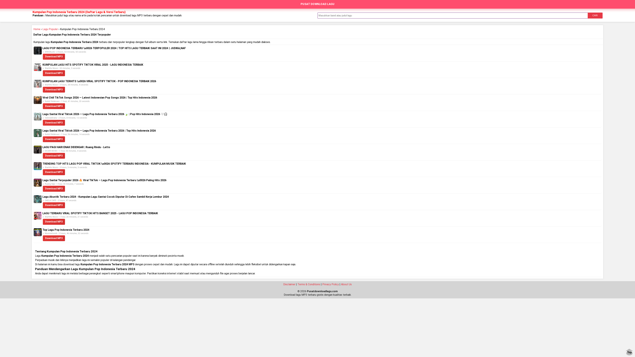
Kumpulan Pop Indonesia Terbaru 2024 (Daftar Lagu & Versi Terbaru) (79, 12)
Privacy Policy (330, 284)
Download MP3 (54, 56)
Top (629, 352)
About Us (346, 284)
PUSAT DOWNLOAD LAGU (318, 4)
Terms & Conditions (308, 284)
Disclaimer (289, 284)
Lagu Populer (50, 29)
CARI (595, 15)
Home (36, 29)
